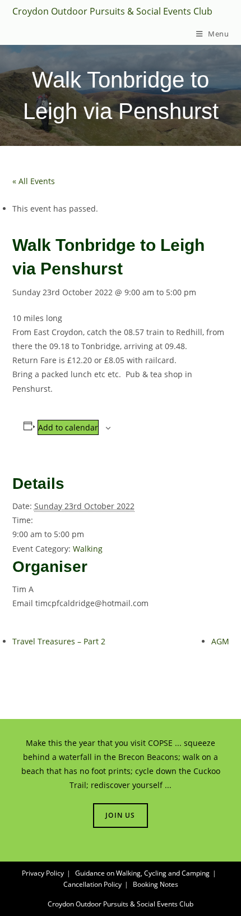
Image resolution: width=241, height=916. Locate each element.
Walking (88, 548)
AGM (220, 641)
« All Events (33, 181)
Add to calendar (68, 427)
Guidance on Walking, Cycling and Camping (142, 873)
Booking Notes (155, 884)
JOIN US (120, 815)
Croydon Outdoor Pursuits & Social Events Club (112, 11)
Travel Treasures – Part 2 (58, 641)
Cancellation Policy (92, 884)
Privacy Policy (43, 873)
